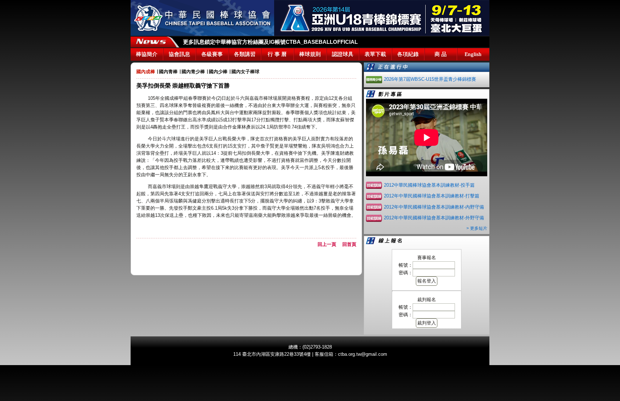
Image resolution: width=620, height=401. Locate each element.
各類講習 (244, 54)
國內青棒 (168, 71)
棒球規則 (310, 54)
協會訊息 (179, 54)
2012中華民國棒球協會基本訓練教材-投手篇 (429, 185)
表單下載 (375, 54)
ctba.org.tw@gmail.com (362, 354)
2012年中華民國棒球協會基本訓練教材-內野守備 (434, 207)
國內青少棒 (193, 71)
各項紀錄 (408, 54)
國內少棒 (218, 71)
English (473, 54)
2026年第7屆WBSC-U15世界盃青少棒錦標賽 (430, 79)
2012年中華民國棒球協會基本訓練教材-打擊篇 (431, 196)
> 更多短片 (476, 228)
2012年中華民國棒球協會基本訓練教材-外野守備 (434, 217)
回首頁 (349, 244)
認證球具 (342, 54)
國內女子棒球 (245, 71)
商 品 (441, 54)
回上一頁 (329, 244)
